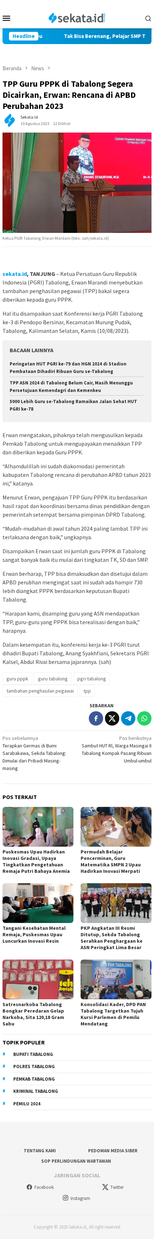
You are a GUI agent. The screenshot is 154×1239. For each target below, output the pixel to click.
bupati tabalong (33, 1054)
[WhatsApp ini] (144, 718)
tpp (87, 691)
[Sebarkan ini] (96, 718)
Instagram (80, 1198)
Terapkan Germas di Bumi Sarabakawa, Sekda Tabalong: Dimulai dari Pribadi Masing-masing (34, 753)
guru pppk (17, 678)
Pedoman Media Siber (113, 1151)
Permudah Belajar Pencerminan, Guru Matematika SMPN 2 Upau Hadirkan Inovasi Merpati (111, 861)
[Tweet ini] (112, 718)
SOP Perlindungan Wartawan (76, 1161)
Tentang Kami (40, 1151)
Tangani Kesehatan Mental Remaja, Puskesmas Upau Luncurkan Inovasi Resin (34, 934)
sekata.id (15, 273)
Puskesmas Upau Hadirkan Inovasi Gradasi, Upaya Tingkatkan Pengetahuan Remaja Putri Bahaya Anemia (36, 861)
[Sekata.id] (77, 17)
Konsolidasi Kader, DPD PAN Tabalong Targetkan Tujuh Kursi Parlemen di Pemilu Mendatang (113, 1014)
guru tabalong (53, 678)
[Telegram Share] (128, 718)
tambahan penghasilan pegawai (40, 691)
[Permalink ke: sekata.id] (10, 120)
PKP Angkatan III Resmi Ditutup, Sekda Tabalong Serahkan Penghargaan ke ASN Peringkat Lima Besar (112, 938)
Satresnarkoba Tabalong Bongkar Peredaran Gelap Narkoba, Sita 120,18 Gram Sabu (33, 1014)
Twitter (117, 1187)
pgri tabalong (91, 678)
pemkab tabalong (34, 1079)
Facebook (44, 1187)
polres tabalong (34, 1066)
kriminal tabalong (35, 1091)
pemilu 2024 (26, 1104)
